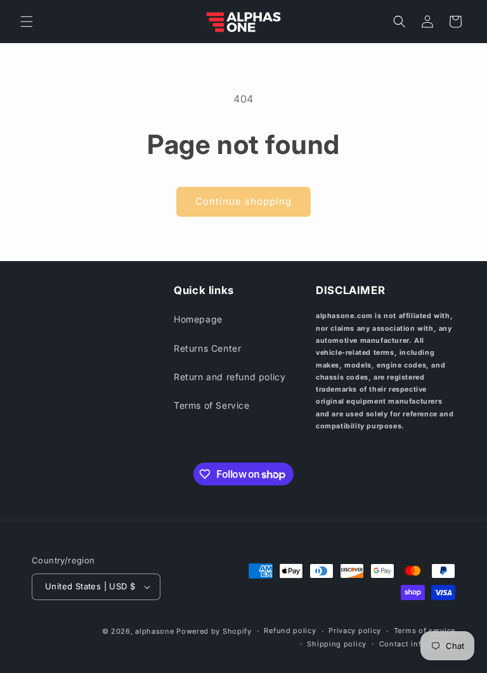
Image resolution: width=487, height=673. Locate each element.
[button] (27, 21)
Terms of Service (212, 405)
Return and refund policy (229, 376)
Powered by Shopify (214, 631)
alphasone (154, 631)
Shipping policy (337, 643)
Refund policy (290, 630)
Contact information (417, 643)
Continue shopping (243, 201)
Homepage (198, 319)
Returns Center (207, 348)
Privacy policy (354, 630)
